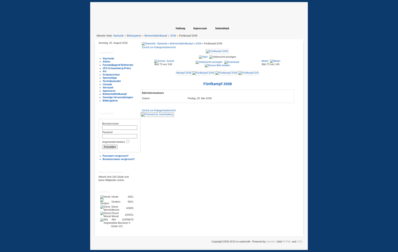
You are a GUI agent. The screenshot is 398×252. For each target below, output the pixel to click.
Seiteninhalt (222, 28)
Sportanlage (110, 77)
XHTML (287, 241)
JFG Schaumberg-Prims (117, 68)
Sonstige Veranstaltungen (118, 97)
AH (104, 71)
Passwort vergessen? (116, 155)
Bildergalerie (134, 35)
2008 (173, 35)
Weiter (265, 61)
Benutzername (110, 123)
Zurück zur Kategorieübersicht (159, 47)
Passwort (107, 132)
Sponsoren (109, 90)
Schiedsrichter (111, 74)
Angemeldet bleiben (113, 142)
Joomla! (270, 241)
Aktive (106, 61)
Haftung (180, 28)
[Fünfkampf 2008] (180, 72)
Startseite (118, 35)
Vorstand (108, 87)
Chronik (107, 84)
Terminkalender (112, 81)
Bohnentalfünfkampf (155, 35)
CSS (299, 241)
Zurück (170, 61)
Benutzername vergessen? (119, 159)
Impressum (200, 28)
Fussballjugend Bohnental (118, 65)
